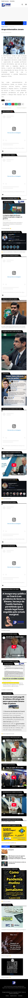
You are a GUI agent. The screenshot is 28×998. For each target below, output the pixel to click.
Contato (12, 1)
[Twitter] (9, 104)
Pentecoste (11, 26)
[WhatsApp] (16, 104)
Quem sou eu (5, 1)
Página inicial (4, 26)
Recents (14, 846)
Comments (22, 846)
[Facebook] (6, 104)
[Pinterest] (12, 104)
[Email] (19, 104)
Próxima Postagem (21, 107)
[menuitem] (3, 23)
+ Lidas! (6, 846)
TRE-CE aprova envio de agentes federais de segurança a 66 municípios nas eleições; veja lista (17, 857)
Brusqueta (11, 849)
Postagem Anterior (6, 107)
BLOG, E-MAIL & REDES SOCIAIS (8, 821)
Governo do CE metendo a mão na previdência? (17, 862)
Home (7, 995)
